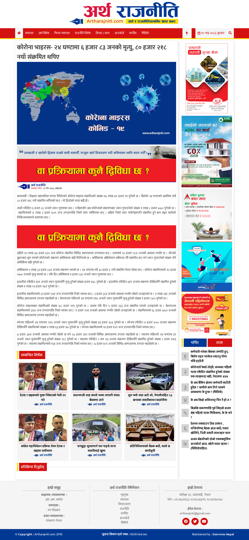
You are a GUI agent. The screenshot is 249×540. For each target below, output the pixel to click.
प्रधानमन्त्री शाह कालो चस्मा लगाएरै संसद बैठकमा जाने (96, 398)
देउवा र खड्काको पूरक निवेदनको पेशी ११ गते (43, 398)
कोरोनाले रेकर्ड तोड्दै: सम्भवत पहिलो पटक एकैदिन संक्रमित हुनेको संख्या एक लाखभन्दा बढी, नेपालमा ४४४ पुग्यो (211, 374)
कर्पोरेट (133, 33)
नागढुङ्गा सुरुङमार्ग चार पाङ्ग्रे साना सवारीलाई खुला (96, 449)
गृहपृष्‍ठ (124, 494)
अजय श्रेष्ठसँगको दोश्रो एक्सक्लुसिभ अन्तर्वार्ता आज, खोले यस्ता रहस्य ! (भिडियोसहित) (210, 444)
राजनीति (124, 508)
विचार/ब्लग (124, 504)
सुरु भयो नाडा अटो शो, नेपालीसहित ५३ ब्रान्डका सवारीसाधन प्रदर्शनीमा (150, 398)
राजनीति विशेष (83, 33)
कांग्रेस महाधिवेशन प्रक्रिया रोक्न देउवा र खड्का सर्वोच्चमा (43, 449)
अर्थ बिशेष (44, 33)
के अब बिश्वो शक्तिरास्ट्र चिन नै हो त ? (211, 400)
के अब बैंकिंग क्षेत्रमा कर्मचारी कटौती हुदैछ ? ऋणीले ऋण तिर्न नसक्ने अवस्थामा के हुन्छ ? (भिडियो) (211, 387)
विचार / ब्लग (103, 33)
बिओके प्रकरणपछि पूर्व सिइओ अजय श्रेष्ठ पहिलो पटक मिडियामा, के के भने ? (211, 413)
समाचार (29, 33)
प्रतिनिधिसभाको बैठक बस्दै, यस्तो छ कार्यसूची (150, 449)
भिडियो (145, 33)
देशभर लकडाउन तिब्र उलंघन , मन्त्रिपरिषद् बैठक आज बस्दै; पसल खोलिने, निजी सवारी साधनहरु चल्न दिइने (210, 430)
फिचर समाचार (62, 33)
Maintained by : (213, 534)
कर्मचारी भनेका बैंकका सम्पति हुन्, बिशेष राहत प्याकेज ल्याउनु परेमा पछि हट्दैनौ (209, 356)
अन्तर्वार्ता (119, 33)
